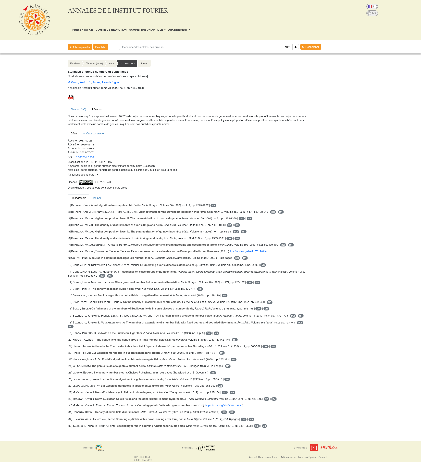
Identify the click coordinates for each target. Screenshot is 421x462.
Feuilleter (100, 47)
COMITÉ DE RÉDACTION (111, 29)
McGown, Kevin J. (78, 82)
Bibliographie (78, 198)
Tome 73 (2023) (94, 63)
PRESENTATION (82, 29)
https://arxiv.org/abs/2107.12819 (247, 251)
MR (213, 205)
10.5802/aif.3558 (84, 157)
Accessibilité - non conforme (263, 457)
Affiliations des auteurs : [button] (82, 174)
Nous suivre (289, 457)
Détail (74, 133)
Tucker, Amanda (102, 82)
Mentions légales (307, 457)
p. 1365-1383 (128, 63)
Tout (285, 47)
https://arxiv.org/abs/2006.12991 (223, 405)
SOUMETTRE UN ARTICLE (146, 29)
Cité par (96, 198)
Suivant (144, 63)
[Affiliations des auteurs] (117, 82)
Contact (323, 457)
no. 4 (111, 63)
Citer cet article (95, 133)
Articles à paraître (80, 47)
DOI (273, 211)
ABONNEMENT (178, 29)
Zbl (273, 399)
